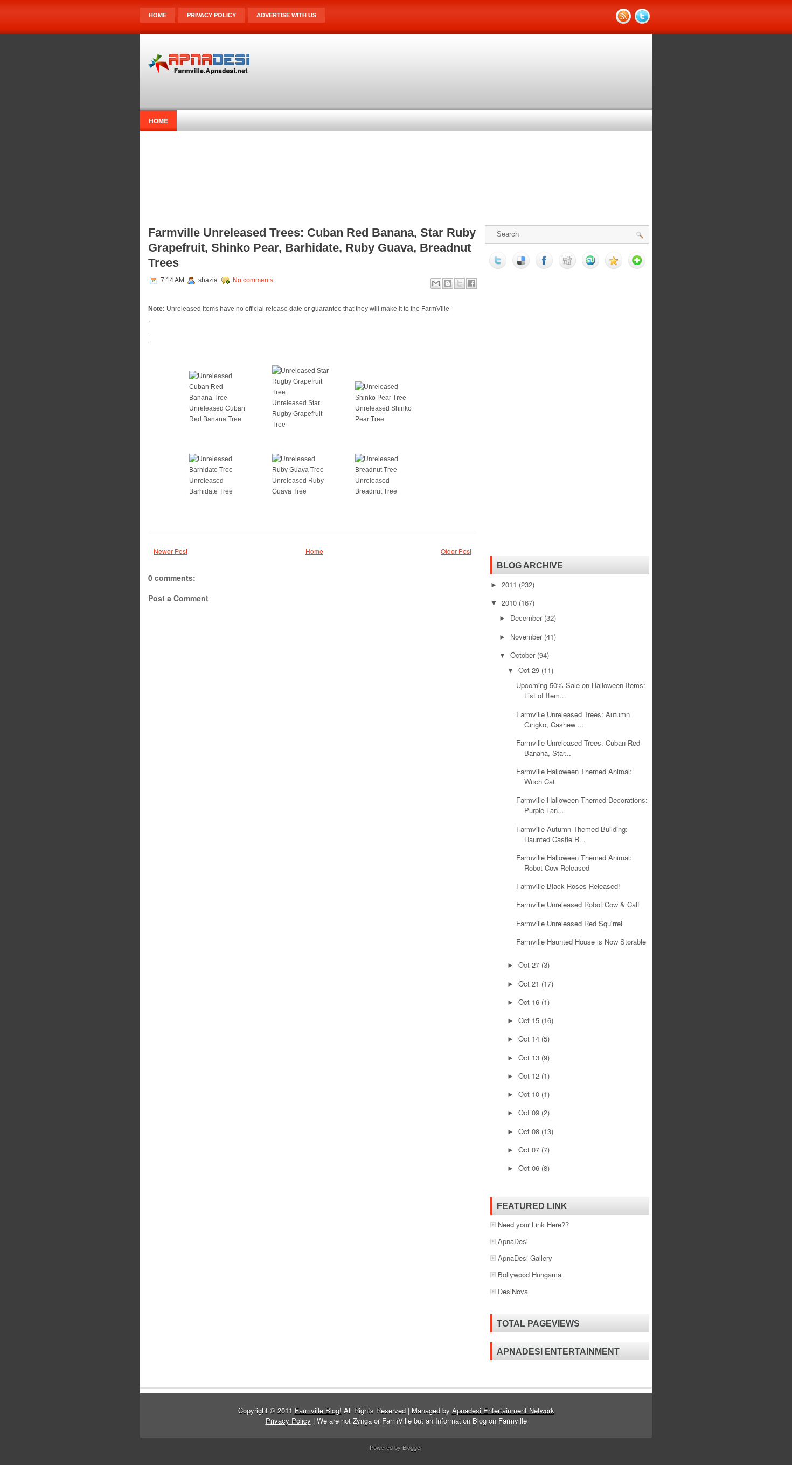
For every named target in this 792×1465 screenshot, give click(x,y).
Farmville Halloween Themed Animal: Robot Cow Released (574, 862)
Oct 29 (529, 670)
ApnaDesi (513, 1241)
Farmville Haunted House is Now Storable (581, 941)
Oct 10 (529, 1094)
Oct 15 (529, 1020)
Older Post (456, 551)
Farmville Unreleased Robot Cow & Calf (578, 904)
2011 (510, 584)
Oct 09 (529, 1112)
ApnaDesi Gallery (525, 1258)
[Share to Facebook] (471, 283)
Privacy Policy (211, 15)
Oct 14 (529, 1038)
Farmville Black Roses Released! (568, 886)
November (527, 636)
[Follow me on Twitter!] (643, 20)
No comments (253, 280)
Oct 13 (529, 1057)
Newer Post (170, 551)
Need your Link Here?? (533, 1224)
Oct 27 (529, 965)
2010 (510, 603)
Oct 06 (529, 1168)
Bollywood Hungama (529, 1274)
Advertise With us (286, 15)
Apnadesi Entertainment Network (503, 1410)
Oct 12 (529, 1076)
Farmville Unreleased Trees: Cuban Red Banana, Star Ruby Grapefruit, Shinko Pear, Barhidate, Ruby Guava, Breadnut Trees (312, 247)
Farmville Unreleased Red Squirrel (569, 923)
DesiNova (513, 1291)
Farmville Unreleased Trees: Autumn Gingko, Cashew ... (573, 719)
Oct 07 (529, 1149)
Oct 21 (529, 983)
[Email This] (435, 283)
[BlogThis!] (447, 283)
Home (157, 15)
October (523, 655)
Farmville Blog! (318, 1410)
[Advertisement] (450, 77)
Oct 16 (529, 1002)
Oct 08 (529, 1131)
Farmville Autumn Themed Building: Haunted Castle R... (572, 834)
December (527, 618)
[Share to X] (459, 283)
